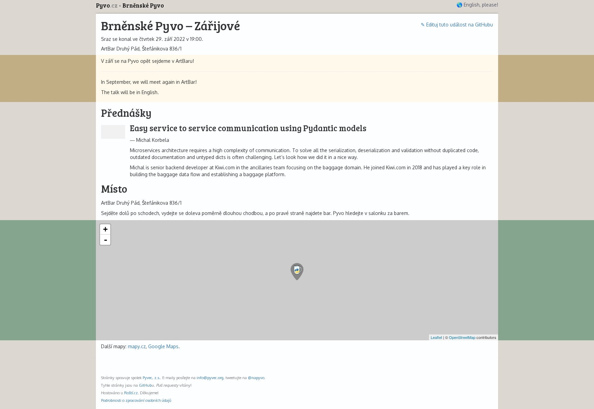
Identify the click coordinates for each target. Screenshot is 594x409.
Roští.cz (131, 392)
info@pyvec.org (210, 377)
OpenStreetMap (462, 337)
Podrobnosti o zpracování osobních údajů (136, 400)
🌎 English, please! (477, 5)
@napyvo (256, 377)
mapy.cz (137, 346)
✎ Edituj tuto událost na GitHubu (457, 24)
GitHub (145, 385)
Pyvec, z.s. (151, 377)
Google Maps (163, 346)
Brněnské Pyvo (143, 5)
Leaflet (436, 337)
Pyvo (107, 5)
